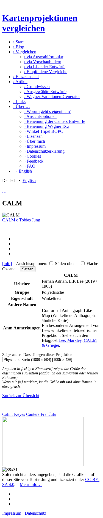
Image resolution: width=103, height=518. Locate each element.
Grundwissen (37, 86)
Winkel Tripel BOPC (43, 131)
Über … (21, 106)
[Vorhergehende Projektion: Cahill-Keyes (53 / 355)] (2, 190)
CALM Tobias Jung (21, 220)
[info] (7, 263)
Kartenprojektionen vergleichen (39, 23)
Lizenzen (33, 136)
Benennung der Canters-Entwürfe (54, 121)
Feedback (33, 161)
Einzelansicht (26, 76)
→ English (22, 171)
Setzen (27, 269)
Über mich (34, 141)
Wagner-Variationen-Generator (52, 96)
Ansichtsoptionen (40, 116)
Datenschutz (35, 513)
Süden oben (65, 263)
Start (18, 41)
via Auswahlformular (43, 56)
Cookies (32, 156)
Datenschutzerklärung (44, 151)
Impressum (35, 146)
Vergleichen (24, 51)
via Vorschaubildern (42, 61)
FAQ (29, 166)
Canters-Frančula (41, 414)
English (29, 180)
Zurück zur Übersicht (20, 395)
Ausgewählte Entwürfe (45, 91)
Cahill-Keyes (13, 414)
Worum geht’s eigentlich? (47, 111)
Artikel (20, 81)
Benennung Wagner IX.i (46, 126)
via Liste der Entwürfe (44, 66)
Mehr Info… (31, 484)
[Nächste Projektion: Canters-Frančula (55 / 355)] (4, 190)
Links (19, 101)
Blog (18, 46)
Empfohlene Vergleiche (45, 71)
